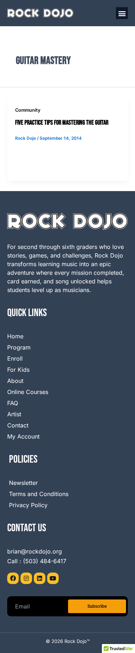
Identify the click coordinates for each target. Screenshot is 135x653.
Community (27, 110)
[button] (122, 13)
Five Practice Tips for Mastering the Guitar (61, 122)
